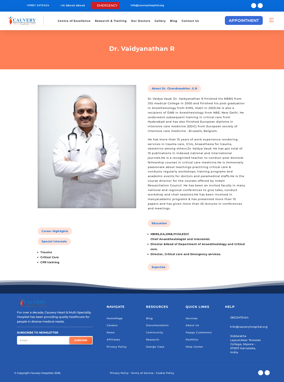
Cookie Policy (165, 372)
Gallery (160, 21)
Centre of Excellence (74, 21)
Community (154, 332)
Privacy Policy (117, 346)
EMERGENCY (107, 5)
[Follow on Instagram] (260, 5)
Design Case (155, 346)
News (111, 332)
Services (192, 318)
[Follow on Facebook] (253, 5)
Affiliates (113, 339)
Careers (112, 325)
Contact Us (190, 21)
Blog (173, 21)
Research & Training (111, 21)
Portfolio (192, 339)
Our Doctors (140, 21)
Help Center (194, 346)
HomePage (115, 318)
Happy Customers (199, 332)
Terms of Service (142, 372)
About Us (192, 325)
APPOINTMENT (244, 20)
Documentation (157, 325)
